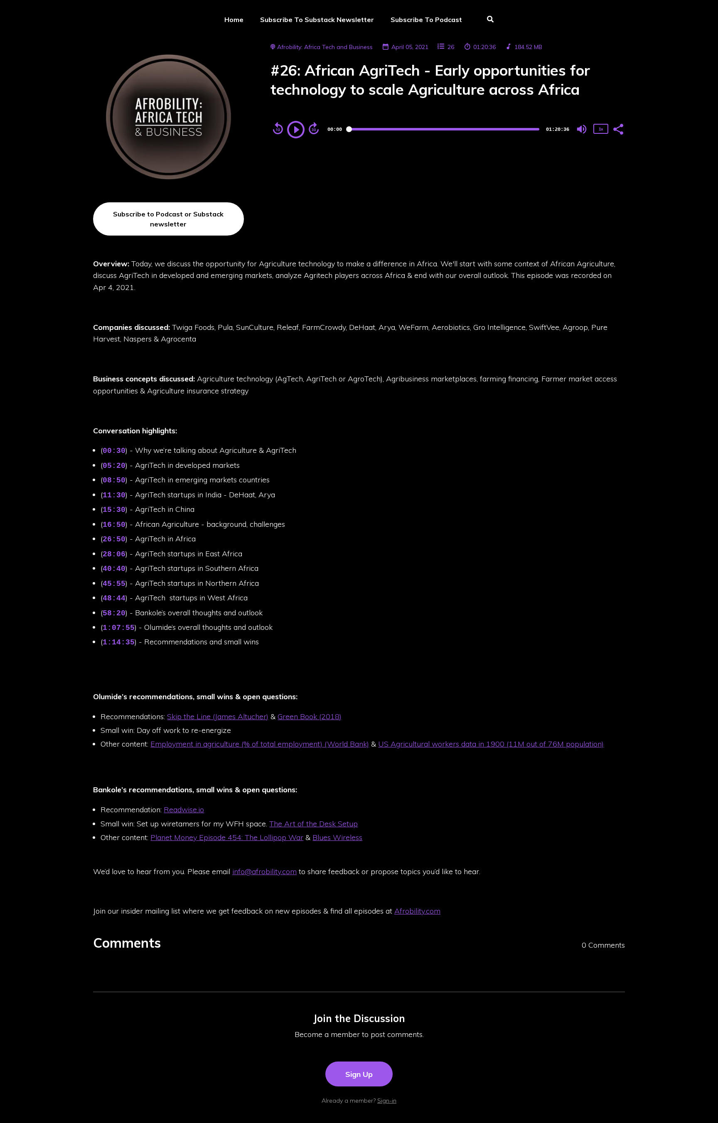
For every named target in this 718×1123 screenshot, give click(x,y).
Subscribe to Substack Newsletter (317, 19)
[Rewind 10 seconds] (277, 128)
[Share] (618, 128)
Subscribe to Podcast (426, 19)
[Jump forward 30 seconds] (313, 128)
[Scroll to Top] (698, 1103)
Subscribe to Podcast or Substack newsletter (168, 219)
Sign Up (359, 1074)
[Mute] (581, 129)
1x (601, 129)
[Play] (295, 129)
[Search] (486, 20)
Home (233, 19)
